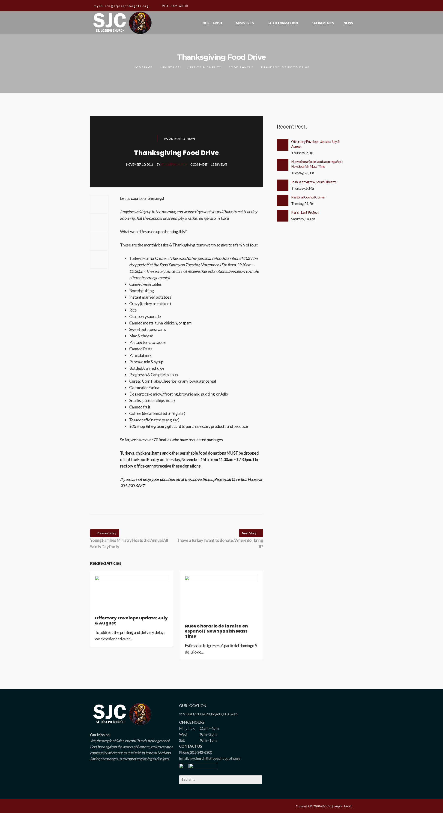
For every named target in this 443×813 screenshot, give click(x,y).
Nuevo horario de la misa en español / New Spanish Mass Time (317, 163)
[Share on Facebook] (99, 204)
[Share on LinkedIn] (99, 259)
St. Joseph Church (174, 164)
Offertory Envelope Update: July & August (315, 143)
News (191, 138)
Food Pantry (241, 67)
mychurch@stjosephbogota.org (214, 758)
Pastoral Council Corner (308, 197)
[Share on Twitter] (99, 222)
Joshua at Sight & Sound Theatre (313, 182)
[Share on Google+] (99, 241)
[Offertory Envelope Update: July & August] (131, 595)
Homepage (143, 67)
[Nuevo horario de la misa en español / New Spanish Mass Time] (221, 599)
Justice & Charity (204, 67)
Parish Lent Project (304, 212)
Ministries (170, 67)
